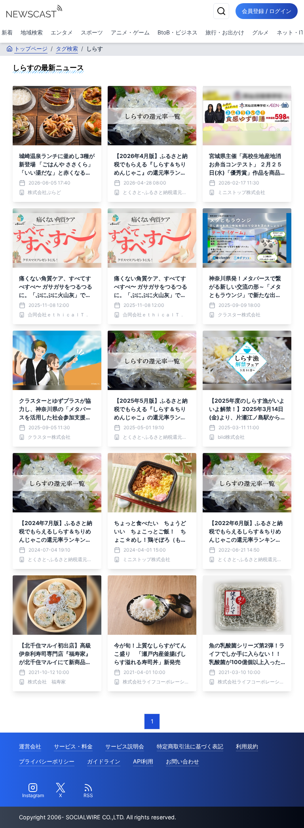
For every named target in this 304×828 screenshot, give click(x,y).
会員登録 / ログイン (266, 11)
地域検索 (32, 32)
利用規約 (247, 746)
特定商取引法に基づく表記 (190, 746)
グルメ (260, 32)
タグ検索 (67, 48)
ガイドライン (103, 761)
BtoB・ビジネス (178, 32)
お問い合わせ (182, 761)
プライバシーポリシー (46, 761)
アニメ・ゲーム (130, 32)
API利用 (143, 761)
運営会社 (30, 746)
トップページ (31, 48)
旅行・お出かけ (224, 32)
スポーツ (92, 32)
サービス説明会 (124, 746)
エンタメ (62, 32)
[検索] (221, 11)
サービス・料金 (73, 746)
